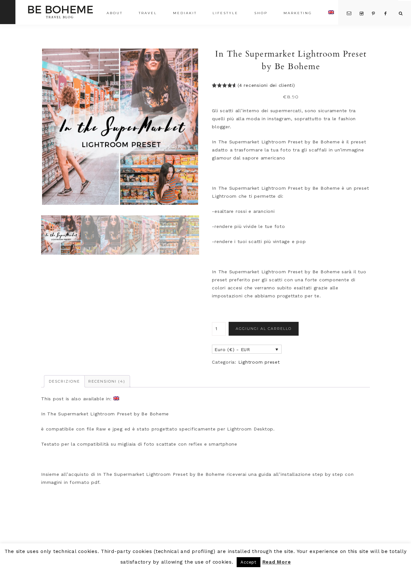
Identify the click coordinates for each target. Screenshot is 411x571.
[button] (120, 127)
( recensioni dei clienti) (266, 85)
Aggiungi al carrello (264, 328)
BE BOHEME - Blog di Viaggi (60, 11)
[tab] (64, 381)
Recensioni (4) (106, 381)
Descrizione (64, 381)
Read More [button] (276, 562)
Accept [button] (248, 562)
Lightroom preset (259, 362)
